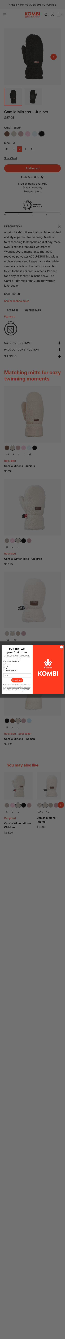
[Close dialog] (61, 647)
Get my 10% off (17, 680)
